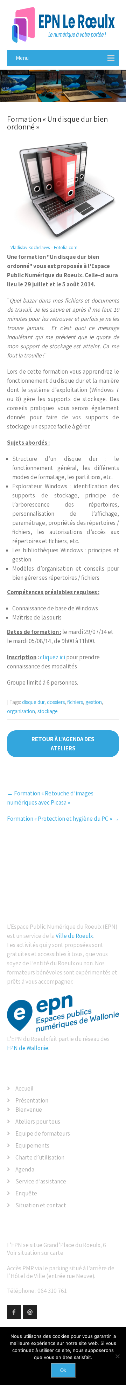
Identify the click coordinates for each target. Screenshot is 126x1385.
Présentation (31, 1100)
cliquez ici (52, 657)
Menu (22, 58)
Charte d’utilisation (39, 1157)
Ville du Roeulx (74, 936)
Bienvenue (28, 1109)
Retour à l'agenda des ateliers (62, 743)
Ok (63, 1370)
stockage (47, 711)
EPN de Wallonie (27, 1048)
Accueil (24, 1088)
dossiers (56, 702)
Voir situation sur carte (35, 1253)
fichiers (75, 702)
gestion (93, 702)
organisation (21, 711)
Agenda (24, 1169)
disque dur (33, 702)
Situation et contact (40, 1205)
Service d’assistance (40, 1181)
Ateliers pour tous (37, 1121)
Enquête (26, 1193)
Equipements (32, 1145)
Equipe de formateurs (42, 1133)
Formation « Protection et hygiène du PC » (63, 818)
